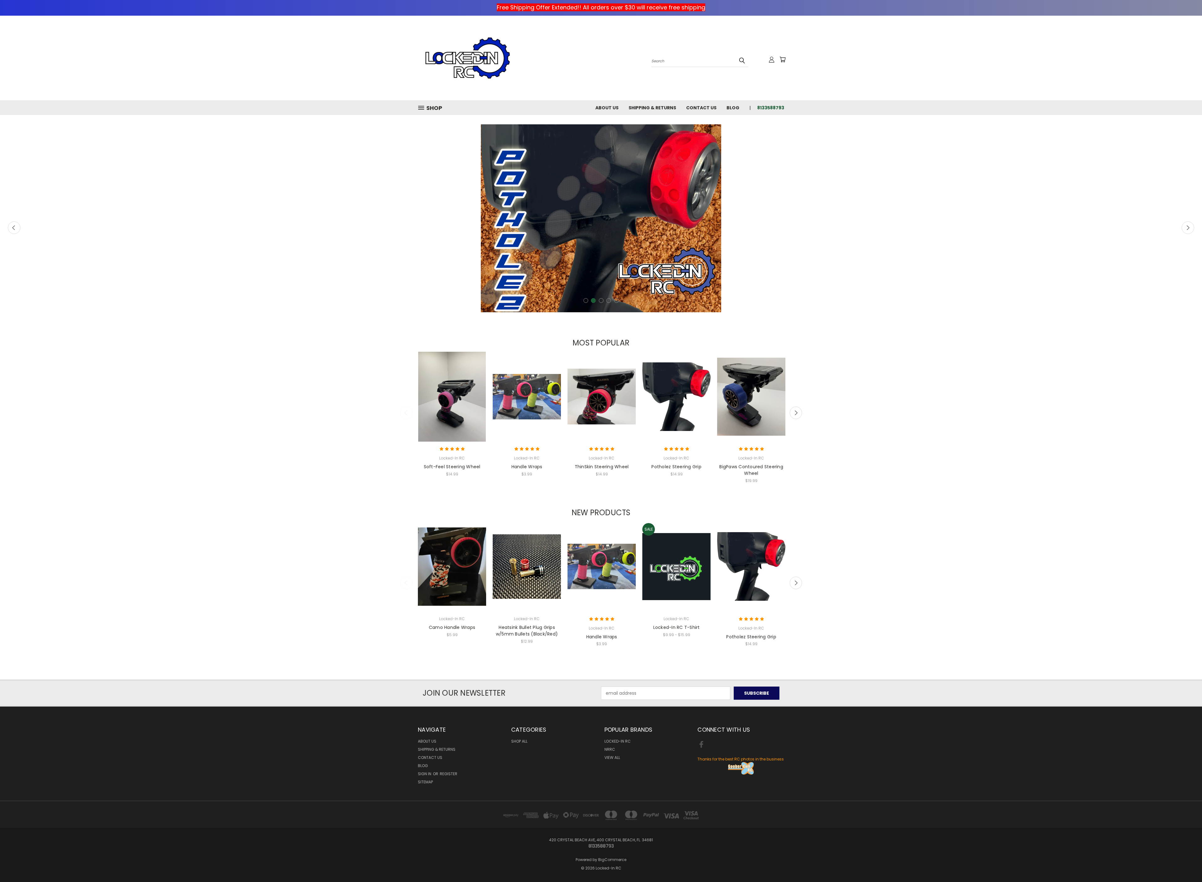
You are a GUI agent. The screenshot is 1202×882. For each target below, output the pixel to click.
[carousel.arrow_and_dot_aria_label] (585, 300)
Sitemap (425, 782)
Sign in (425, 773)
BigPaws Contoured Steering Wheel (751, 470)
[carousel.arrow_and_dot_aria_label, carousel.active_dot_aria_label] (593, 300)
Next (1188, 227)
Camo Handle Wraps (452, 627)
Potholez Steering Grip (676, 467)
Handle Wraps (526, 467)
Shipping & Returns (652, 108)
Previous (14, 227)
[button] (741, 768)
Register (448, 773)
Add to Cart (527, 572)
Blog (733, 108)
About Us (607, 108)
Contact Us (701, 108)
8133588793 (770, 108)
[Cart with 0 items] (782, 59)
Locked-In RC (617, 741)
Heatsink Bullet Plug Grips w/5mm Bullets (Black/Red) (527, 630)
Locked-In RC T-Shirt (676, 627)
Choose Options (452, 402)
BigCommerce (612, 859)
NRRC (609, 749)
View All (612, 757)
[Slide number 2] (601, 218)
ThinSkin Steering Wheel (602, 467)
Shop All (519, 741)
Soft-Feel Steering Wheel (452, 467)
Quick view (452, 390)
